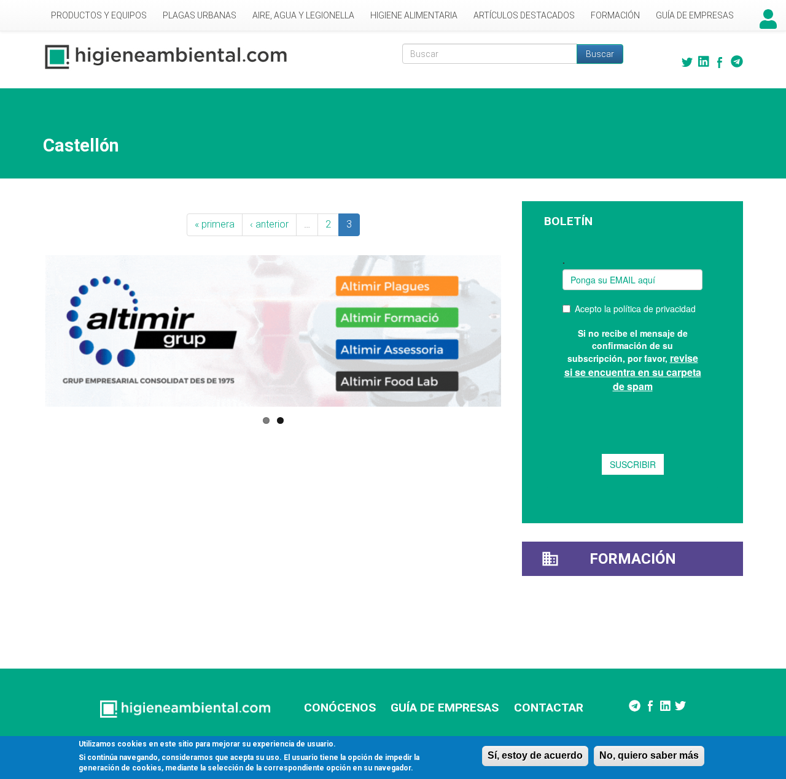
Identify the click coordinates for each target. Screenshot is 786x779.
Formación (615, 15)
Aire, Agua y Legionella (303, 15)
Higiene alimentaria (413, 15)
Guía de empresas (695, 15)
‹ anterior (269, 224)
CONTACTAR (548, 707)
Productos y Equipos (99, 15)
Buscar (600, 54)
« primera (215, 224)
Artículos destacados (524, 15)
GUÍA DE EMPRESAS (445, 707)
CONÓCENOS (340, 707)
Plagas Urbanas (199, 15)
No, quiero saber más (649, 755)
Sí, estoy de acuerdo (535, 755)
